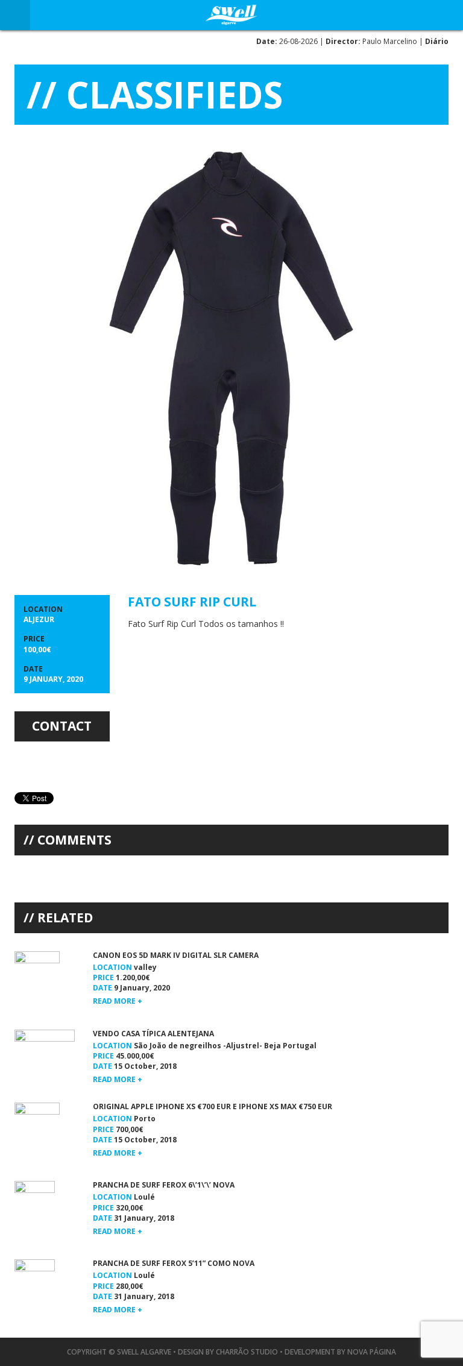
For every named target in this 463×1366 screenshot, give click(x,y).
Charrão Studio (247, 1352)
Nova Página (371, 1352)
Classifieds (174, 94)
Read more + (117, 1001)
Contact (62, 725)
